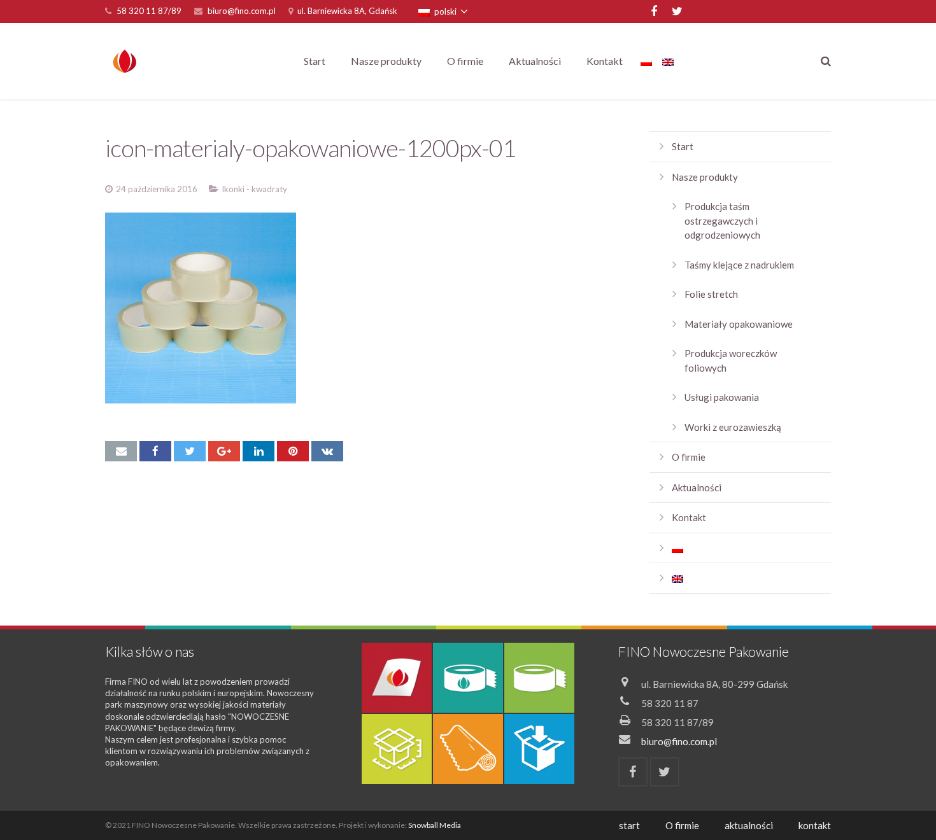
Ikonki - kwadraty (254, 189)
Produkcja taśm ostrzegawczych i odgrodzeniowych (722, 220)
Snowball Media (434, 825)
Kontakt (689, 517)
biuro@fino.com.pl (242, 11)
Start (682, 146)
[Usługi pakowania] (539, 749)
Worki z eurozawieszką (732, 427)
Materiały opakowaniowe (738, 324)
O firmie (689, 457)
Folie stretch (711, 294)
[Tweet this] (190, 451)
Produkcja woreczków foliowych (730, 360)
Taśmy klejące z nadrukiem (739, 264)
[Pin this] (293, 451)
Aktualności (696, 487)
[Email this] (121, 451)
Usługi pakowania (721, 397)
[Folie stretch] (468, 749)
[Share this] (155, 451)
